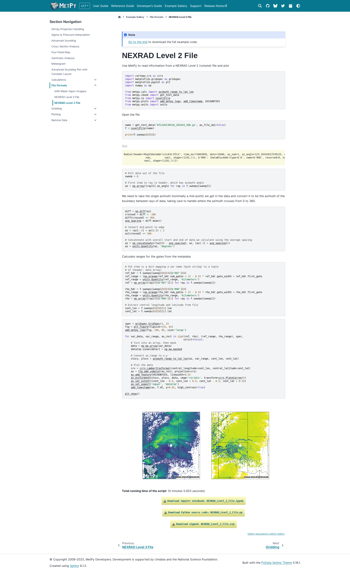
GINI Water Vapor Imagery (70, 91)
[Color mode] (298, 6)
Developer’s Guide (149, 6)
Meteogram (58, 63)
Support (195, 6)
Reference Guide (122, 6)
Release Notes (214, 6)
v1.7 (83, 6)
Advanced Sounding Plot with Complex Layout (69, 71)
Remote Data (59, 120)
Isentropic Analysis (63, 58)
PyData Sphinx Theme (276, 562)
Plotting (56, 114)
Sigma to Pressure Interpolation (70, 34)
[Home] (119, 17)
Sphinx (74, 566)
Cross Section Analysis (65, 46)
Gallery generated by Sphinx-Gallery (266, 533)
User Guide (100, 6)
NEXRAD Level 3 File (66, 97)
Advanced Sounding (63, 40)
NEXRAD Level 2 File (67, 102)
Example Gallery (176, 6)
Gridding (56, 108)
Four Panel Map (60, 52)
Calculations (58, 79)
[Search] (260, 6)
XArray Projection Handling (67, 29)
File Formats (59, 85)
